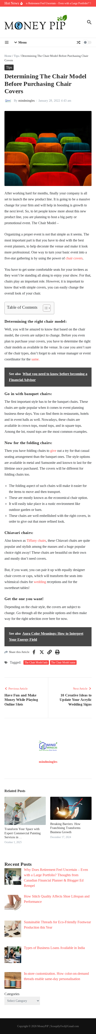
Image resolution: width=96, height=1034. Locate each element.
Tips (16, 55)
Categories (11, 994)
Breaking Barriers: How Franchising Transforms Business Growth (65, 828)
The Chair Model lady (36, 662)
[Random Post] (78, 42)
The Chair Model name (63, 662)
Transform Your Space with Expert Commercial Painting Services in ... (22, 833)
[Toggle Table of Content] (45, 308)
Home (8, 55)
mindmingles (26, 100)
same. (35, 359)
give (53, 451)
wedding (40, 582)
